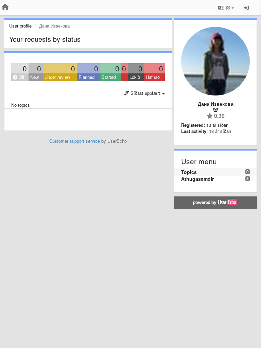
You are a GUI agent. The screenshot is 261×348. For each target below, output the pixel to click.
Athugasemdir (197, 178)
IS (227, 7)
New (34, 77)
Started (109, 77)
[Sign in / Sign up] (246, 7)
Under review (57, 77)
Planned (86, 77)
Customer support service (74, 141)
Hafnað (153, 77)
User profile (20, 25)
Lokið (134, 77)
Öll (20, 77)
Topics (189, 172)
